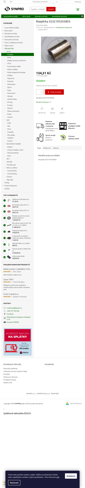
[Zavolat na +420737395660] (6, 1)
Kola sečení (11, 93)
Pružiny (10, 105)
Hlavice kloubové (13, 111)
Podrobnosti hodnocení (64, 27)
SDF (8, 120)
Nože (9, 57)
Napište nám (7, 382)
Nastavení (14, 482)
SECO (9, 51)
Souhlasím (71, 476)
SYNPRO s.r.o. (31, 393)
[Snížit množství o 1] (44, 93)
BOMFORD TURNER (14, 144)
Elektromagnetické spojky (16, 72)
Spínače (10, 108)
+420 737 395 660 (13, 311)
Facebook (10, 314)
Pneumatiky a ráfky (14, 66)
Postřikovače (11, 165)
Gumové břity (12, 171)
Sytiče (9, 87)
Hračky (7, 182)
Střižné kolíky (12, 99)
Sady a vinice (9, 45)
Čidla (9, 123)
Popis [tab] (39, 148)
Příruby (9, 102)
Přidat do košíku (56, 92)
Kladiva (9, 147)
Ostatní (10, 117)
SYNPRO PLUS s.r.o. (43, 393)
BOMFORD (55, 393)
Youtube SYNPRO (13, 322)
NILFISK (9, 162)
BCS (8, 159)
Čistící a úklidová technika (14, 42)
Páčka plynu (11, 84)
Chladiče (10, 138)
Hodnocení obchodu (10, 377)
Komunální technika (11, 39)
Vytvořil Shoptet (76, 403)
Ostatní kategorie (11, 186)
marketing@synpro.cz (14, 308)
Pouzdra (10, 54)
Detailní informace (42, 102)
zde (57, 477)
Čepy (9, 90)
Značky (7, 189)
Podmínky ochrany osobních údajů (15, 371)
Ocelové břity (12, 174)
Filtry (9, 63)
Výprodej (10, 180)
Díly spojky (11, 135)
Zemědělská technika (12, 36)
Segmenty (10, 78)
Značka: (42, 29)
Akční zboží (9, 31)
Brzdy (9, 114)
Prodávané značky (9, 380)
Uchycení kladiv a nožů (15, 150)
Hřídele (10, 75)
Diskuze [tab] (56, 148)
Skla (8, 126)
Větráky (10, 96)
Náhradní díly (9, 48)
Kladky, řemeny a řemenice (16, 60)
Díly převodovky (12, 153)
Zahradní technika (11, 33)
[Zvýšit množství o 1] (44, 90)
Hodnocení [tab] (47, 148)
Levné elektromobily (12, 28)
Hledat (51, 9)
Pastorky (10, 81)
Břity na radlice (12, 168)
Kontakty (6, 374)
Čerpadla (10, 132)
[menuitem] (10, 16)
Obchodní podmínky (40, 2)
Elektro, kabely (12, 69)
